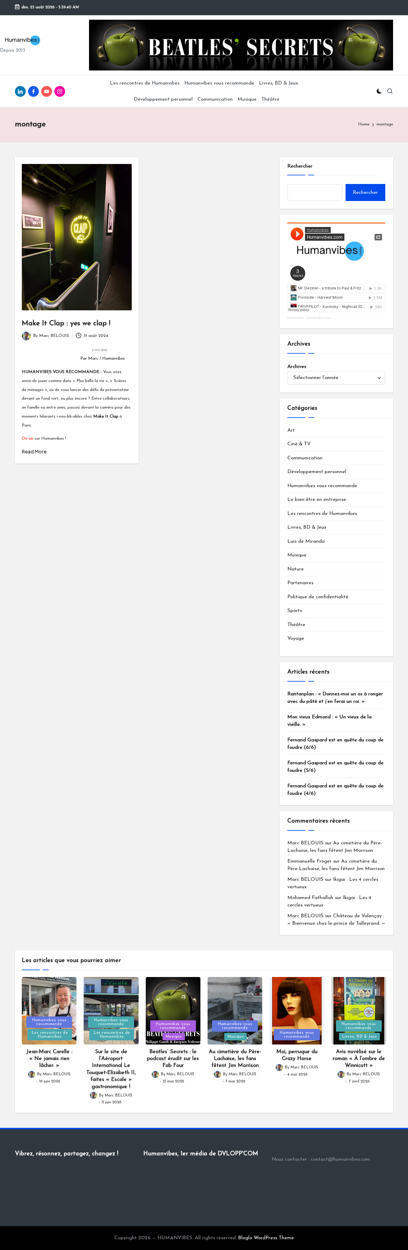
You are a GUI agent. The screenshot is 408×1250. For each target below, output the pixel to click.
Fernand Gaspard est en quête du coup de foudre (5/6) (335, 766)
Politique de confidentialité (317, 596)
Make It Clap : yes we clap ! (66, 323)
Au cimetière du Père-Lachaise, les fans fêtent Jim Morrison (235, 1059)
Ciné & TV (299, 444)
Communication (305, 458)
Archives (296, 366)
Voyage (295, 638)
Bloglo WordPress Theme (266, 1237)
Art (291, 430)
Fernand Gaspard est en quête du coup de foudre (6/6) (335, 743)
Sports (294, 610)
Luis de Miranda (306, 541)
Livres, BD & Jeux (306, 527)
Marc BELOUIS (305, 843)
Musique (296, 555)
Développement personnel (316, 471)
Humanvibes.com (319, 317)
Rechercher (299, 166)
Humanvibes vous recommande (322, 485)
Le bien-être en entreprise (316, 499)
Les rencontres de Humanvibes (322, 513)
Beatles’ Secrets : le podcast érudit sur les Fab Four (173, 1059)
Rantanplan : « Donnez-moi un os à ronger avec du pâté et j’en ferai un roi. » (335, 697)
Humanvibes (295, 317)
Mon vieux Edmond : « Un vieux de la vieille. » (329, 720)
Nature (295, 569)
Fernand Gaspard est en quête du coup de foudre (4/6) (335, 789)
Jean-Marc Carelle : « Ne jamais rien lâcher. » (49, 1059)
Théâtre (296, 624)
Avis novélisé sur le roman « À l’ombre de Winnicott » (359, 1059)
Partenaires (300, 582)
